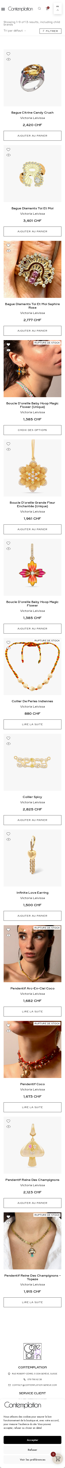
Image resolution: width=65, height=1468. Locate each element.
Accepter (32, 1440)
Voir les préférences (32, 1460)
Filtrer (52, 31)
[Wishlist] (8, 54)
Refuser (32, 1450)
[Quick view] (8, 59)
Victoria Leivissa (32, 118)
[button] (3, 9)
